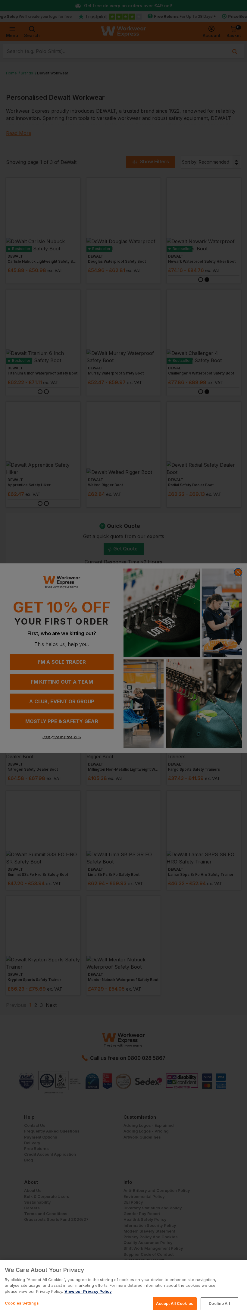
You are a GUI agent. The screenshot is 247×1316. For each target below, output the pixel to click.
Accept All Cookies (174, 1303)
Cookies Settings (22, 1303)
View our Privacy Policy (88, 1291)
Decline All (219, 1303)
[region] (123, 1288)
